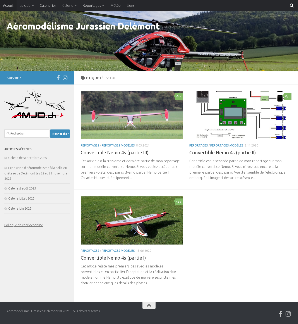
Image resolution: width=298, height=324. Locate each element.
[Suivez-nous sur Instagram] (65, 77)
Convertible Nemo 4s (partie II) (222, 152)
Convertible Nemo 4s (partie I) (113, 257)
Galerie (67, 5)
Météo (115, 5)
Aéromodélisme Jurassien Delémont (83, 26)
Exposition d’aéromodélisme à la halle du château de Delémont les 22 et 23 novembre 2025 (35, 173)
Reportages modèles (118, 145)
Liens (131, 5)
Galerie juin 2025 (19, 208)
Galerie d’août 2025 (22, 188)
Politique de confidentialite (23, 225)
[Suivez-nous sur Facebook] (58, 77)
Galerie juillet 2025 (21, 198)
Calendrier (48, 5)
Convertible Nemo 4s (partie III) (115, 152)
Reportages (92, 5)
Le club (25, 5)
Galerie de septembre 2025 (27, 158)
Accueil (8, 5)
